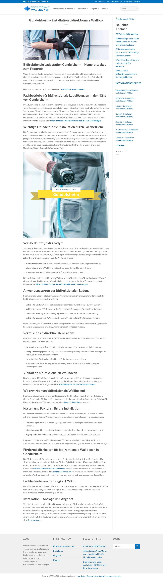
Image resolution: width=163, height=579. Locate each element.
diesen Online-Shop (72, 402)
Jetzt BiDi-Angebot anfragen (72, 89)
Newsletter (81, 576)
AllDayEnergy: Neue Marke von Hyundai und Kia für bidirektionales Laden (127, 41)
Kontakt (105, 9)
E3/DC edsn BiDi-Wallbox (127, 34)
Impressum (109, 576)
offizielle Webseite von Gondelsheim (50, 468)
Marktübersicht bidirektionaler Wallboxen (77, 384)
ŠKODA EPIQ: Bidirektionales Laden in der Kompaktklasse (126, 73)
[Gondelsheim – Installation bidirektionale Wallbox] (66, 44)
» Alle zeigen (120, 145)
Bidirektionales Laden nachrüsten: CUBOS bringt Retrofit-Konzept (127, 52)
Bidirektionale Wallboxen (63, 9)
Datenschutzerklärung (95, 576)
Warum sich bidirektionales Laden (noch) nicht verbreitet (127, 63)
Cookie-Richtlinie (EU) (132, 1)
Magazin (94, 9)
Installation (82, 9)
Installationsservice (128, 83)
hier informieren (34, 520)
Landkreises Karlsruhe (61, 471)
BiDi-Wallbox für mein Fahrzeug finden (108, 1)
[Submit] (137, 9)
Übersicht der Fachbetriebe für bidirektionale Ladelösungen (75, 120)
